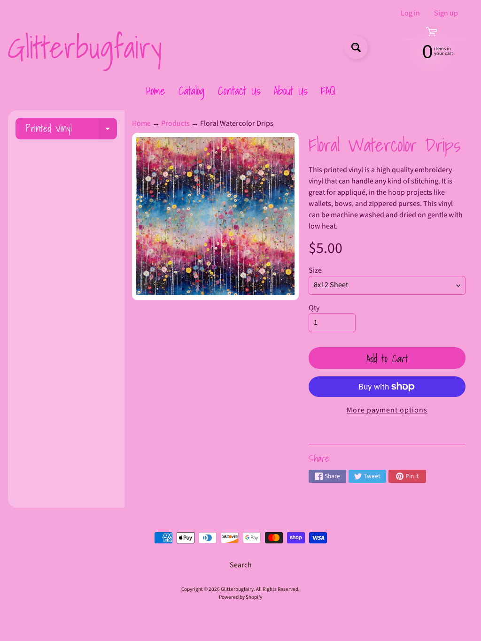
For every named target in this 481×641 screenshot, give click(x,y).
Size (315, 270)
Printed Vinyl (71, 129)
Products (175, 123)
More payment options (387, 410)
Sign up (446, 13)
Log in (410, 13)
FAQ (328, 90)
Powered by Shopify (240, 597)
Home (155, 90)
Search (241, 565)
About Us (291, 90)
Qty (314, 308)
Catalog (191, 90)
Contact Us (239, 90)
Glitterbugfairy (85, 47)
